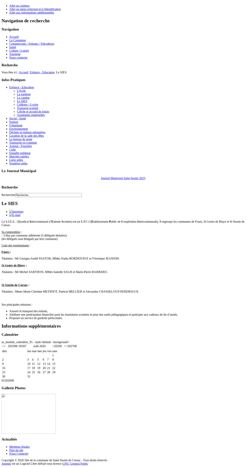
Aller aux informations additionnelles (31, 12)
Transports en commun (23, 142)
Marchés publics (19, 156)
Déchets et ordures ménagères (27, 132)
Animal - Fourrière (20, 146)
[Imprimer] (16, 211)
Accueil (23, 72)
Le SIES (22, 101)
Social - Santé (17, 118)
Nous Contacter (18, 453)
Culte (12, 149)
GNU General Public (75, 463)
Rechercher (8, 195)
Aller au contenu (19, 5)
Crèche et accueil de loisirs (33, 111)
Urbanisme (15, 125)
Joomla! (6, 463)
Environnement (18, 128)
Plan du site (16, 450)
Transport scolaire (27, 108)
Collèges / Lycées (27, 104)
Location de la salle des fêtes (26, 135)
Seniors (13, 122)
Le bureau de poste (20, 139)
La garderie (24, 94)
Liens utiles (16, 160)
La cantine (23, 97)
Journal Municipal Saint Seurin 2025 (123, 178)
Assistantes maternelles (31, 115)
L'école (21, 90)
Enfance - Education (42, 72)
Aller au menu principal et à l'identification (35, 9)
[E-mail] (14, 215)
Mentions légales (19, 446)
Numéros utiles (18, 163)
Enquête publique (20, 153)
